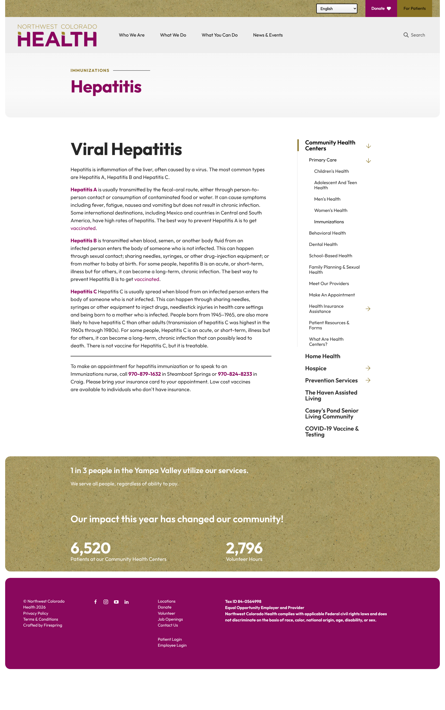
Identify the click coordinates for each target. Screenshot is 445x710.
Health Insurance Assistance (326, 309)
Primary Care (323, 159)
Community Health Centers (330, 145)
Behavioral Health (327, 233)
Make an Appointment (332, 294)
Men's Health (327, 199)
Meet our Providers (329, 283)
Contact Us (168, 625)
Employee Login (172, 645)
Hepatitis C (84, 291)
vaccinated (83, 228)
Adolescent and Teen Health (335, 185)
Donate (377, 8)
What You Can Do (220, 35)
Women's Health (330, 210)
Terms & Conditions (40, 619)
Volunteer (166, 613)
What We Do (173, 35)
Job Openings (170, 619)
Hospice (316, 368)
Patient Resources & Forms (329, 325)
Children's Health (331, 171)
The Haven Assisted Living (331, 395)
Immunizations (329, 221)
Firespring (53, 625)
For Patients (415, 8)
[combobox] (416, 35)
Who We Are (132, 35)
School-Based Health (330, 255)
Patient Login (170, 639)
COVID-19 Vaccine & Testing (332, 431)
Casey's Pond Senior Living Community (332, 413)
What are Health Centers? (326, 342)
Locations (167, 601)
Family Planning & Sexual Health (334, 269)
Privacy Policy (35, 613)
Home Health (322, 356)
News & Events (268, 35)
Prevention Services (331, 380)
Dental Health (323, 244)
